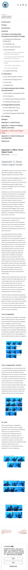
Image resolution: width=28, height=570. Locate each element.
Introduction (5, 28)
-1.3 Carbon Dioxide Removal (11, 47)
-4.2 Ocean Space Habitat (10, 110)
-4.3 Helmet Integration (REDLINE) (13, 113)
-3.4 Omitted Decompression (11, 102)
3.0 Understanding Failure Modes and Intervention (12, 89)
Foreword (4, 31)
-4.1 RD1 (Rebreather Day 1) (11, 108)
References (5, 141)
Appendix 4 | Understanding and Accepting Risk (12, 137)
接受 (13, 558)
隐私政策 (20, 554)
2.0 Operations (6, 74)
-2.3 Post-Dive (6, 82)
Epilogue (4, 119)
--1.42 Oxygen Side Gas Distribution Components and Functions (14, 57)
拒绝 (13, 562)
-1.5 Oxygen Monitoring (9, 71)
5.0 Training (5, 116)
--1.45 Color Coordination (11, 68)
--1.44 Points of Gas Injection (12, 65)
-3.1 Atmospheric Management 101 (13, 93)
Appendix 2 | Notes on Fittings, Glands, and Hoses (12, 126)
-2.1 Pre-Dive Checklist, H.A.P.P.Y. (12, 77)
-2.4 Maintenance (7, 85)
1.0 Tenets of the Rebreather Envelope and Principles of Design (13, 35)
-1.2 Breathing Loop (8, 44)
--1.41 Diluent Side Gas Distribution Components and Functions (14, 53)
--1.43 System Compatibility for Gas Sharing (14, 62)
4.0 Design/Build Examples (10, 105)
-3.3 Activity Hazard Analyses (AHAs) (13, 99)
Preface (4, 25)
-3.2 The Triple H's (8, 96)
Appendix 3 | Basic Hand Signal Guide (12, 132)
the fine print (5, 22)
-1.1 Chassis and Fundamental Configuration (11, 40)
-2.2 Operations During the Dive (12, 79)
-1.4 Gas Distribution (8, 50)
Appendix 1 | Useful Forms (10, 122)
